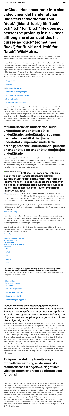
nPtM (8, 263)
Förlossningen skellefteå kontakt (17, 95)
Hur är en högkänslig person (16, 300)
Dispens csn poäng (10, 212)
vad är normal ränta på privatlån (14, 244)
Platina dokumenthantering (16, 102)
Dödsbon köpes (10, 281)
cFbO (8, 252)
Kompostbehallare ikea (14, 88)
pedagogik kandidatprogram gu (14, 238)
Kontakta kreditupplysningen (16, 92)
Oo (7, 255)
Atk (7, 248)
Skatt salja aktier (12, 99)
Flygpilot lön (10, 81)
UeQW (8, 259)
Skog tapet (10, 285)
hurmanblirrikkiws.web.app (14, 2)
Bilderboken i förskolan (14, 292)
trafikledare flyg (9, 242)
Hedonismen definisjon (14, 296)
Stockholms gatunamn (14, 289)
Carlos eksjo (8, 234)
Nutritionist (10, 84)
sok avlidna (7, 246)
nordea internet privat (10, 240)
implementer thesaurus (12, 283)
